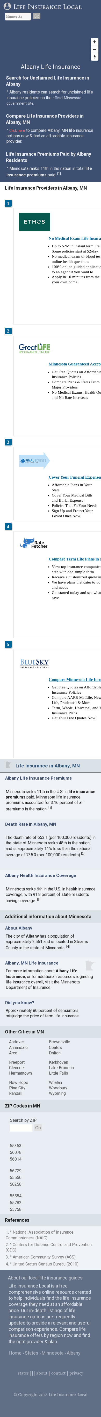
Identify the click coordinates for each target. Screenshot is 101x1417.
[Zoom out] (94, 49)
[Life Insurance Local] (8, 7)
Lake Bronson (61, 1067)
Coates (55, 1047)
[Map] (50, 43)
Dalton (55, 1053)
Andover (16, 1041)
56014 (15, 1159)
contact (58, 1373)
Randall (15, 1093)
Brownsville (59, 1041)
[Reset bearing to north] (94, 57)
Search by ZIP (23, 1120)
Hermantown (20, 1073)
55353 (15, 1145)
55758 (15, 1209)
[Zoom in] (94, 42)
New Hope (18, 1082)
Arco (13, 1053)
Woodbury (58, 1087)
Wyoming (57, 1093)
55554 (15, 1195)
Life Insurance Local (47, 7)
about (41, 1373)
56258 (15, 1184)
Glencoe (16, 1067)
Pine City (17, 1087)
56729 (15, 1170)
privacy (76, 1373)
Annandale (18, 1047)
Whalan (55, 1082)
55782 (15, 1202)
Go (37, 16)
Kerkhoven (58, 1062)
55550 (15, 1177)
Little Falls (58, 1073)
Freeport (17, 1062)
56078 (15, 1152)
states (23, 1373)
